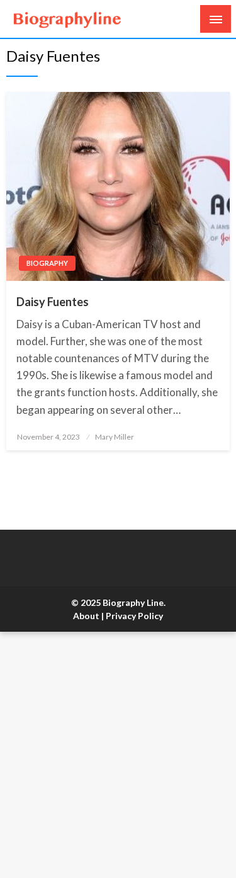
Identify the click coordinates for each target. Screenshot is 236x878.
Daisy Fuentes (52, 302)
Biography (47, 263)
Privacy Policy (134, 615)
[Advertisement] (118, 755)
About (86, 615)
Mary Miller (114, 437)
